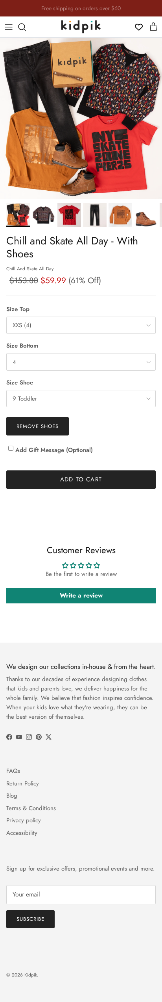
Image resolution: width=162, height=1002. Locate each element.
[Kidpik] (81, 26)
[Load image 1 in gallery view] (81, 118)
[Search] (26, 27)
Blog (11, 795)
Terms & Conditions (31, 808)
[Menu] (8, 27)
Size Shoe (19, 383)
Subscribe (30, 919)
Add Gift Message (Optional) (54, 450)
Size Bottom (22, 346)
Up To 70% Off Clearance (81, 11)
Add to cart (81, 479)
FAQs (13, 771)
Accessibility (21, 833)
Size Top (17, 309)
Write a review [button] (81, 595)
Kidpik (30, 974)
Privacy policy (23, 820)
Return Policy (22, 783)
